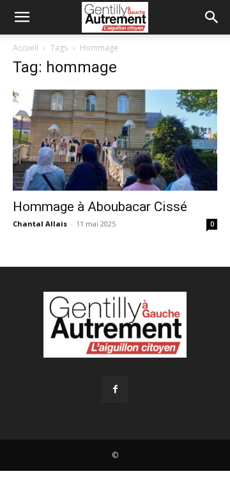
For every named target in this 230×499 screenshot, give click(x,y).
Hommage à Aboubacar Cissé (100, 206)
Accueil (25, 47)
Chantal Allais (40, 223)
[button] (21, 17)
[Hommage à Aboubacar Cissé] (115, 140)
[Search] (212, 17)
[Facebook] (115, 389)
